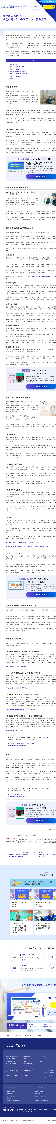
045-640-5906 (33, 1026)
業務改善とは (13, 64)
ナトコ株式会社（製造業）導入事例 (16, 666)
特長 (16, 6)
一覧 (34, 852)
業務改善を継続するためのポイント (19, 73)
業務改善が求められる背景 (17, 66)
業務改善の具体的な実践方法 (17, 71)
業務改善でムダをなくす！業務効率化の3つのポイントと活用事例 (19, 855)
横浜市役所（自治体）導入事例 (14, 731)
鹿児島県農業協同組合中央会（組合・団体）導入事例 (21, 709)
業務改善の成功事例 (15, 76)
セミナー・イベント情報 (28, 954)
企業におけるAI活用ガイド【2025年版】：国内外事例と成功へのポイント (28, 546)
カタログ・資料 (41, 6)
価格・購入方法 (29, 6)
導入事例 (23, 6)
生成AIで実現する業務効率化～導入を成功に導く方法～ (23, 542)
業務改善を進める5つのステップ (18, 69)
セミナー (35, 6)
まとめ (11, 78)
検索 (29, 1)
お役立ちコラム (10, 1035)
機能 (19, 6)
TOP (4, 1035)
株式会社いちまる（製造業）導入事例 (16, 688)
